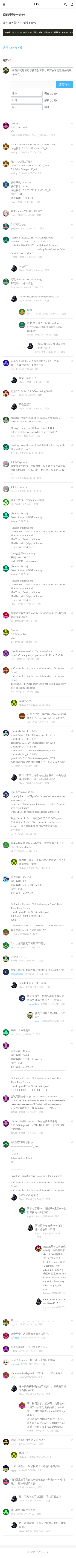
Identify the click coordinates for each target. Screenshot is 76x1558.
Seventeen (15, 1364)
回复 (53, 135)
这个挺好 (15, 1337)
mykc (37, 1021)
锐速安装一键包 (14, 15)
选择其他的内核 (12, 47)
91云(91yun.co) (38, 4)
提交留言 (64, 84)
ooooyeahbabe (17, 974)
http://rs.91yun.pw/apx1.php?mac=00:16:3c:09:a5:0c (37, 655)
